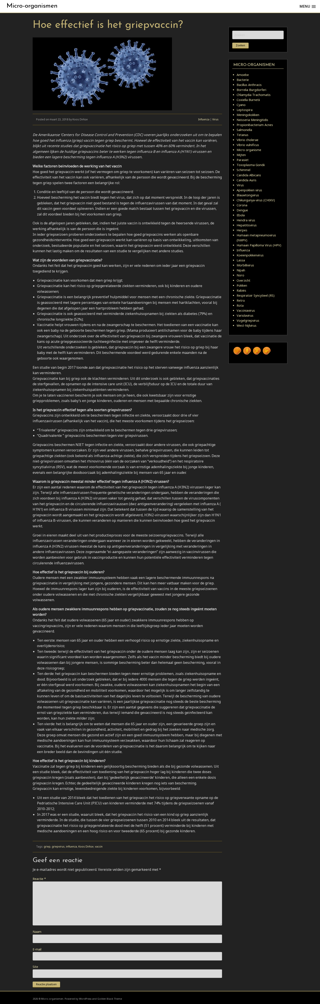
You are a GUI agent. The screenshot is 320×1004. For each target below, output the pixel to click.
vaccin (99, 846)
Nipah (241, 270)
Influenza (203, 119)
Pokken (242, 285)
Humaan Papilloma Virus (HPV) (259, 245)
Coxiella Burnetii (248, 100)
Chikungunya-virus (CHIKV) (256, 200)
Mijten (241, 155)
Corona (242, 205)
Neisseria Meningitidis (252, 120)
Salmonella (244, 130)
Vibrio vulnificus (248, 145)
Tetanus (242, 135)
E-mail (37, 949)
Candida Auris (246, 180)
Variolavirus (245, 315)
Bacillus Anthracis (249, 85)
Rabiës (241, 290)
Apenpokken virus (249, 190)
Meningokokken (248, 115)
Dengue (242, 210)
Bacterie (243, 80)
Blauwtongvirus (248, 195)
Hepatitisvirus (247, 225)
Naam (37, 932)
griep (47, 846)
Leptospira (245, 110)
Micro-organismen (32, 6)
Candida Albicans (249, 175)
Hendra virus (246, 220)
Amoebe (243, 75)
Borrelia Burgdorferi (251, 90)
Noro (240, 275)
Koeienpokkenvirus (250, 255)
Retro (241, 300)
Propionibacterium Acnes (255, 125)
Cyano (241, 105)
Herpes (242, 230)
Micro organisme (249, 150)
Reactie (39, 879)
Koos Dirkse (86, 846)
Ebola (241, 215)
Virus (215, 119)
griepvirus (58, 846)
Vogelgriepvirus (248, 320)
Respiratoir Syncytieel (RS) (256, 295)
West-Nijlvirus (246, 325)
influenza (71, 846)
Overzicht (243, 280)
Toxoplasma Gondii (251, 165)
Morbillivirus (245, 265)
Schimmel (243, 170)
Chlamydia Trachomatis (254, 95)
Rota (240, 305)
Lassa (241, 260)
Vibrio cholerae (247, 140)
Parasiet (243, 160)
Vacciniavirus (246, 310)
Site (35, 967)
